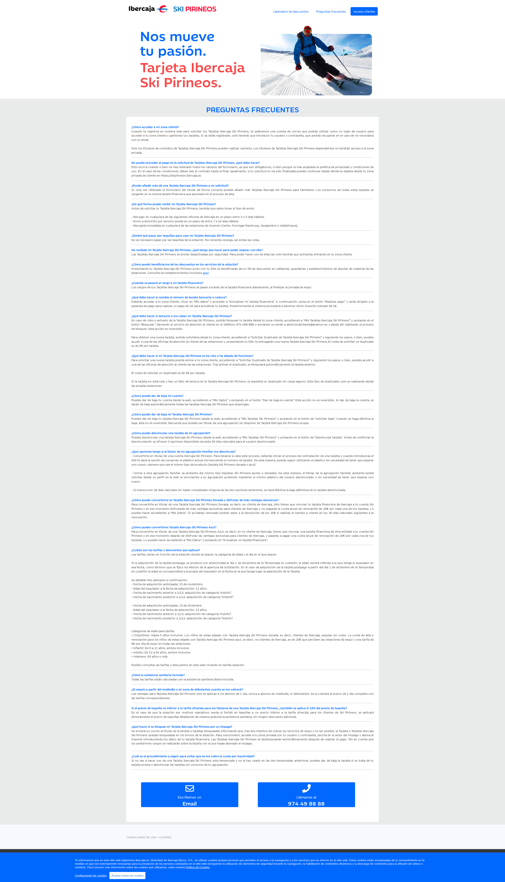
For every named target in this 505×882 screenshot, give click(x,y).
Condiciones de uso (141, 837)
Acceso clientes (364, 11)
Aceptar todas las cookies (127, 875)
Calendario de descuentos (291, 11)
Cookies (165, 837)
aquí (206, 273)
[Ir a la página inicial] (172, 12)
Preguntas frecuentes (331, 11)
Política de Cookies (197, 867)
